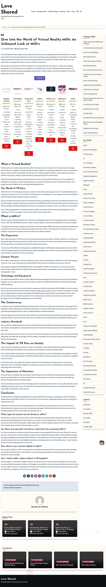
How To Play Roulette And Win (93, 70)
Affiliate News (88, 154)
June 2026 (86, 409)
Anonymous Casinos (89, 167)
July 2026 (86, 404)
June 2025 (86, 418)
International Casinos (90, 273)
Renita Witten (10, 49)
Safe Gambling (88, 335)
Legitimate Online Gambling (92, 85)
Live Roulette (87, 286)
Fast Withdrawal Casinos (91, 229)
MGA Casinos (87, 299)
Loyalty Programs (89, 291)
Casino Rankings (88, 202)
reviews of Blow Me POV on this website (52, 293)
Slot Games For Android (90, 89)
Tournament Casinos (90, 374)
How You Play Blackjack (90, 52)
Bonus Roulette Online (90, 80)
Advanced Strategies (90, 150)
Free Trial (62, 140)
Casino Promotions (89, 198)
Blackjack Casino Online (91, 109)
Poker (85, 317)
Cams (68, 11)
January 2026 (87, 413)
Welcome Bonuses (89, 392)
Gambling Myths (88, 238)
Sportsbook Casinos (89, 366)
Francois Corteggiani (24, 71)
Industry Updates (88, 269)
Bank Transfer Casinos (90, 172)
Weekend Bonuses (89, 388)
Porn (73, 11)
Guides (85, 255)
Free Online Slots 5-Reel (91, 104)
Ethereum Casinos (89, 224)
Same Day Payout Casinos (91, 339)
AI (81, 11)
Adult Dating (53, 11)
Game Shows (87, 247)
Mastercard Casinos (89, 295)
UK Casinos (86, 379)
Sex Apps (86, 348)
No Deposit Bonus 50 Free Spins (93, 118)
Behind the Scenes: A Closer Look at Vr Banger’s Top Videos (65, 529)
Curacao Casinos (88, 220)
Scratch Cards (88, 343)
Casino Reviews (88, 207)
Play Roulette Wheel (89, 65)
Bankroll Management (90, 176)
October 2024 (87, 427)
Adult (85, 145)
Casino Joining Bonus (90, 94)
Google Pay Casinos (89, 251)
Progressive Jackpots (90, 326)
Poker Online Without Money (92, 61)
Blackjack (86, 185)
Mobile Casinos (88, 304)
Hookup (85, 260)
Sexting (62, 11)
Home (33, 11)
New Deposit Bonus (89, 57)
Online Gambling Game (90, 133)
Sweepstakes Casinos (90, 370)
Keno (85, 277)
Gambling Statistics (89, 242)
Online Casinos (88, 313)
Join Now (51, 140)
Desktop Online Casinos (90, 128)
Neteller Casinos (88, 308)
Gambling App (87, 113)
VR (77, 11)
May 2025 (86, 422)
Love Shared (8, 579)
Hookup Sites (42, 11)
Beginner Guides (88, 180)
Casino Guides (88, 194)
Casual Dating (87, 216)
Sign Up (6, 146)
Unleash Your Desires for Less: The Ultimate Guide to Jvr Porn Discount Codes (39, 529)
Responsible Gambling (90, 330)
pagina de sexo (46, 291)
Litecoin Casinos (88, 282)
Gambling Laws (88, 233)
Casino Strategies (89, 211)
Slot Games (87, 357)
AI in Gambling (88, 163)
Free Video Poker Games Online (93, 48)
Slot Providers (87, 361)
